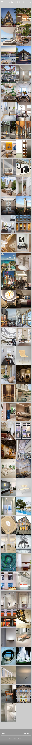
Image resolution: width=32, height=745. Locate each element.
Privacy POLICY (12, 738)
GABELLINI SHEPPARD (16, 2)
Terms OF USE (20, 738)
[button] (16, 4)
